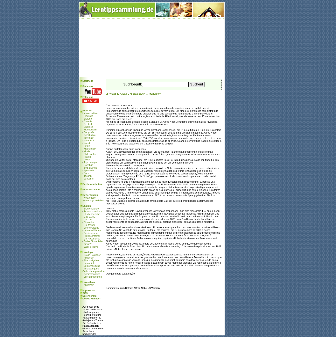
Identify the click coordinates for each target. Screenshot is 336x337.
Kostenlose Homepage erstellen (93, 199)
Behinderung (91, 233)
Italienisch (89, 140)
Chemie (88, 121)
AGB (85, 293)
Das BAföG (89, 217)
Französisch (90, 129)
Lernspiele (89, 263)
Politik (87, 159)
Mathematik (90, 148)
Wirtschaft (89, 178)
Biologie (88, 118)
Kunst (87, 143)
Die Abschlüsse (92, 238)
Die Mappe (89, 225)
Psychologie (90, 162)
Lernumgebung (92, 266)
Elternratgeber (91, 260)
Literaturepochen (93, 276)
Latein (87, 146)
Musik (87, 151)
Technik (88, 176)
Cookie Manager (91, 298)
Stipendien (89, 222)
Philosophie (90, 154)
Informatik (89, 137)
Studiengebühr (92, 214)
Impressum (88, 290)
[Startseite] (152, 16)
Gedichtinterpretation (93, 271)
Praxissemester (92, 236)
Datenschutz (89, 296)
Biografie (88, 116)
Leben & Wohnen (93, 230)
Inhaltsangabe (91, 268)
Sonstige (88, 165)
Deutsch (88, 124)
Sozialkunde (90, 167)
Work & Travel (91, 246)
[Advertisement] (152, 47)
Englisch (88, 127)
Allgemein (89, 257)
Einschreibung (91, 227)
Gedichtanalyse (92, 274)
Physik (87, 157)
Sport (86, 173)
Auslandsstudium (93, 211)
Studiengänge (91, 208)
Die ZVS (88, 219)
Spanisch (89, 170)
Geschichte (90, 135)
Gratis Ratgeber (92, 255)
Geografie (89, 132)
